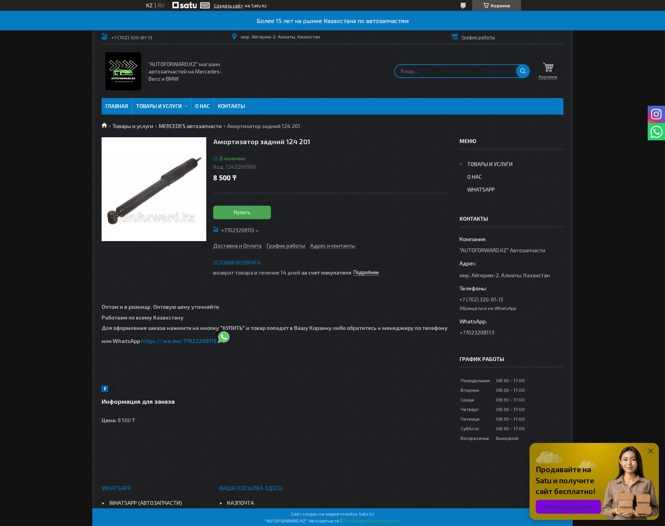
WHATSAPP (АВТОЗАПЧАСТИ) (145, 502)
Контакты (231, 106)
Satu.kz (366, 513)
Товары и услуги (159, 106)
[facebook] (105, 389)
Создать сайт (228, 5)
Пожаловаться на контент (372, 520)
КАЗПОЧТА (240, 502)
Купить (242, 212)
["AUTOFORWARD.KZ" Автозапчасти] (123, 71)
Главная (116, 106)
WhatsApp (481, 189)
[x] (113, 389)
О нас (202, 106)
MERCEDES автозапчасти (190, 126)
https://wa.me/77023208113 (179, 341)
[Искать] (523, 71)
